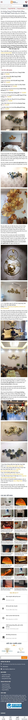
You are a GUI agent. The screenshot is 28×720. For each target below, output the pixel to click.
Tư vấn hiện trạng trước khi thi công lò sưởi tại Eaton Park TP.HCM (7, 520)
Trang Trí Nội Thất (11, 8)
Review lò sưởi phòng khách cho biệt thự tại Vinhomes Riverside (7, 555)
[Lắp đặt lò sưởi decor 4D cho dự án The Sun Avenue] (7, 583)
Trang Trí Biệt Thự (5, 689)
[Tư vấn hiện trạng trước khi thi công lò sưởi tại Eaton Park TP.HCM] (7, 513)
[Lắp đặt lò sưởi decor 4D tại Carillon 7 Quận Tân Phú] (7, 572)
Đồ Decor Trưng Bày (6, 676)
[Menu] (2, 2)
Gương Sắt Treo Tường (6, 678)
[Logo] (14, 2)
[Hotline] (26, 2)
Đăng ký (24, 657)
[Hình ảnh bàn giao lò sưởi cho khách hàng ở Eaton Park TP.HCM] (20, 513)
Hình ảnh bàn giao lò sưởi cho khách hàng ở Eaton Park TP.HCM (20, 520)
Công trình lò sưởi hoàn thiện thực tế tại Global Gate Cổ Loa (7, 531)
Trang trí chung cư (20, 8)
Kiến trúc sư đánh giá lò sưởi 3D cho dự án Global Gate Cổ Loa (7, 543)
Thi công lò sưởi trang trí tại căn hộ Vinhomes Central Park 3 (20, 590)
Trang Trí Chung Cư (6, 684)
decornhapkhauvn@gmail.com (9, 669)
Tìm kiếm (25, 6)
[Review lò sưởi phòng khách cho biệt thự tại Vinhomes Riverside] (7, 548)
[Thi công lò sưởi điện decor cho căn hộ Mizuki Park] (7, 560)
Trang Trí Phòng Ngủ (6, 686)
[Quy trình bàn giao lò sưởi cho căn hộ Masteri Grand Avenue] (20, 525)
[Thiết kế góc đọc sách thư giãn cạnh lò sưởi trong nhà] (20, 548)
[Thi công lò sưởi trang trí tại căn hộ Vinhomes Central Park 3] (20, 583)
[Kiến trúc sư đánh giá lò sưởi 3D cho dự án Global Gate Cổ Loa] (7, 537)
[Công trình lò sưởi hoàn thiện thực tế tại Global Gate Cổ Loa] (7, 525)
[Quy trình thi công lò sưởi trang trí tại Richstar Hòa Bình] (20, 572)
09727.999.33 (5, 666)
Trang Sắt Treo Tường (6, 674)
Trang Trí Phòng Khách (6, 687)
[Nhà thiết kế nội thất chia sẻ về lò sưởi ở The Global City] (20, 502)
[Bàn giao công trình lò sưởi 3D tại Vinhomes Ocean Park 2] (20, 537)
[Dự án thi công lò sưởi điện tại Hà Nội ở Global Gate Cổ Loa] (7, 502)
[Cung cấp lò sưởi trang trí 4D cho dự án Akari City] (20, 560)
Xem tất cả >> (14, 593)
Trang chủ (4, 8)
